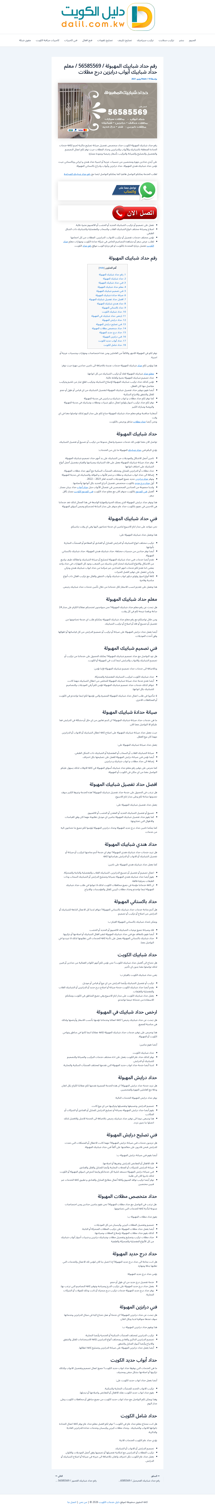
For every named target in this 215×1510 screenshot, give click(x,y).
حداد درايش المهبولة (114, 320)
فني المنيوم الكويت (83, 491)
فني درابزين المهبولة (114, 336)
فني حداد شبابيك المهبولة (112, 282)
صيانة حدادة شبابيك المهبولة (111, 295)
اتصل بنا (71, 1502)
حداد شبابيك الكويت (114, 311)
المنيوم (192, 40)
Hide (101, 268)
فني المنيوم (141, 491)
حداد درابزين (141, 479)
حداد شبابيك (134, 450)
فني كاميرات (70, 40)
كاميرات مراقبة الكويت (47, 40)
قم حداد (87, 246)
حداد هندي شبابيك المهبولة (111, 303)
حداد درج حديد (142, 483)
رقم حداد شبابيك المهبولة (112, 274)
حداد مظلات (139, 421)
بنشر (181, 40)
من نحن (83, 1502)
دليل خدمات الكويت (109, 1502)
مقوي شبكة (25, 40)
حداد (139, 365)
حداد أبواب (82, 487)
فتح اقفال (87, 40)
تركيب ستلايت (166, 40)
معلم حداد (149, 373)
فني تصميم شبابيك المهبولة (111, 291)
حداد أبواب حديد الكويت (112, 340)
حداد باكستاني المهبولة (114, 307)
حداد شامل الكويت (115, 344)
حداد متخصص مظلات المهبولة (109, 328)
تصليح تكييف (125, 40)
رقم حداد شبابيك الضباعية (77, 174)
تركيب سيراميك (145, 40)
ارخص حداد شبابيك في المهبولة (108, 315)
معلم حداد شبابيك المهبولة (112, 286)
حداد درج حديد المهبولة (112, 332)
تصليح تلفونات (105, 40)
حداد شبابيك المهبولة (114, 278)
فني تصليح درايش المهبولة (111, 324)
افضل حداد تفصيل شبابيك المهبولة (107, 299)
